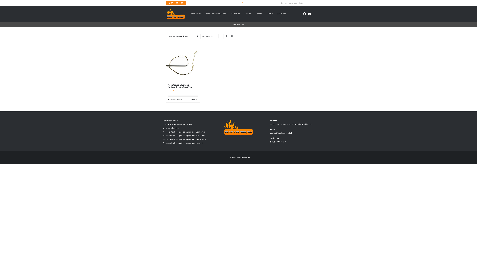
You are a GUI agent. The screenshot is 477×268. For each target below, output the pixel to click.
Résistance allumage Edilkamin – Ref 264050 (180, 86)
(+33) (278, 142)
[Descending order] (197, 36)
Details (195, 99)
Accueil (236, 25)
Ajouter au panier (176, 99)
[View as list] (231, 36)
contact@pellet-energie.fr (281, 133)
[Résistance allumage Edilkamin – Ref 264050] (183, 62)
